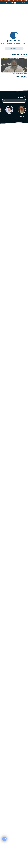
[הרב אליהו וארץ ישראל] (14, 69)
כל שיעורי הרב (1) (14, 48)
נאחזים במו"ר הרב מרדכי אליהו (20, 73)
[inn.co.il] (15, 3)
